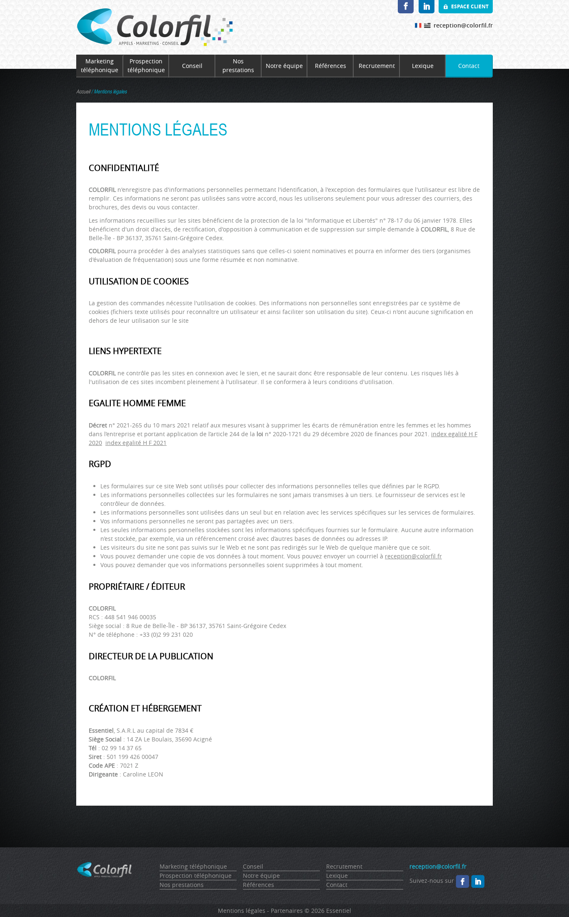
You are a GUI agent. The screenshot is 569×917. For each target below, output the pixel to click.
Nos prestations (238, 65)
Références (330, 66)
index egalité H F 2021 (136, 443)
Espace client (470, 6)
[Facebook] (462, 880)
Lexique (423, 66)
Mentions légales (241, 910)
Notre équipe (284, 66)
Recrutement (377, 66)
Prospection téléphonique (146, 65)
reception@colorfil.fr (463, 25)
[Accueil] (154, 27)
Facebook (406, 6)
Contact (468, 66)
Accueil (83, 91)
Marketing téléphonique (99, 65)
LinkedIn (426, 6)
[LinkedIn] (477, 880)
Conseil (192, 66)
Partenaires (287, 910)
